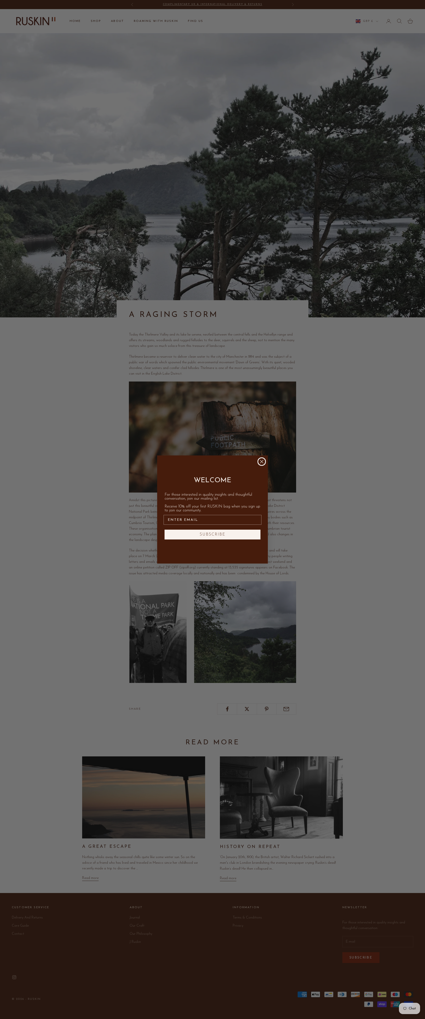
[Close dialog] (261, 461)
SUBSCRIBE (213, 535)
